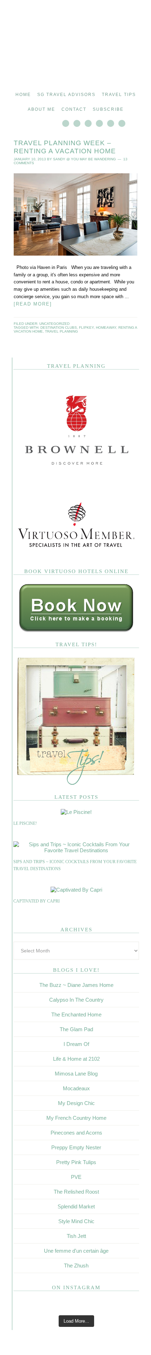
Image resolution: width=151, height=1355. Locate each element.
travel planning (61, 331)
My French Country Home (76, 1118)
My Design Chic (76, 1103)
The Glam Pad (76, 1029)
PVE (76, 1177)
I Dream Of (76, 1044)
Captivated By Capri (36, 901)
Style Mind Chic (76, 1221)
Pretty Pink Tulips (76, 1162)
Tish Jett (76, 1236)
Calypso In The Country (76, 1000)
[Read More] (33, 304)
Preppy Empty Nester (76, 1147)
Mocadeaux (76, 1088)
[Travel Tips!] (76, 784)
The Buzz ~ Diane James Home (76, 985)
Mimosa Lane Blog (76, 1074)
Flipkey (86, 327)
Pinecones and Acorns (76, 1133)
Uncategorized (54, 324)
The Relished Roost (76, 1192)
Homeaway (106, 327)
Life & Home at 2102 (76, 1059)
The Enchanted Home (76, 1014)
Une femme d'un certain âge (76, 1251)
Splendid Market (76, 1206)
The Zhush (76, 1266)
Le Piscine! (25, 823)
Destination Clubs (58, 327)
